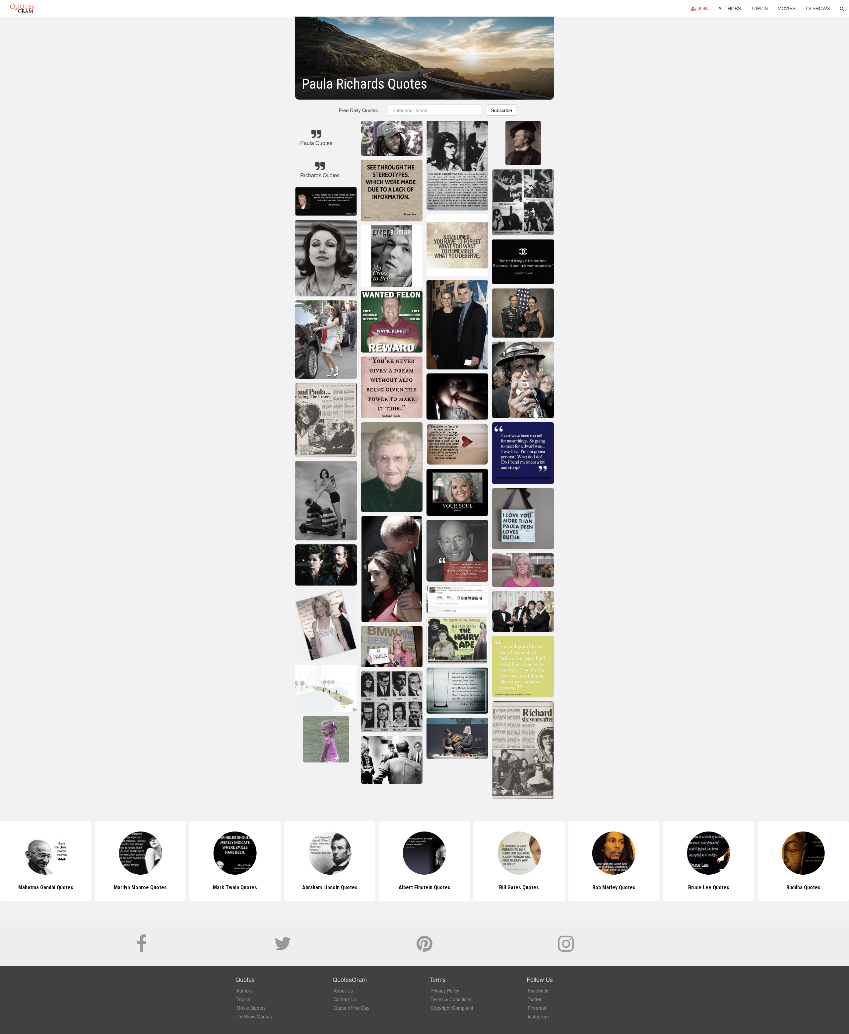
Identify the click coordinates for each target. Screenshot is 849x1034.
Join (702, 8)
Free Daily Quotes (358, 110)
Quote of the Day (351, 1007)
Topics (759, 8)
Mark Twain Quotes (140, 887)
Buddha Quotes (708, 887)
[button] (842, 8)
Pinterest (537, 1007)
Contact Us (345, 999)
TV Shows (817, 8)
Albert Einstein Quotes (330, 887)
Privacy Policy (444, 990)
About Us (343, 990)
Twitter (535, 999)
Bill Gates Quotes (424, 887)
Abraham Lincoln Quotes (235, 887)
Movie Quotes (251, 1007)
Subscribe (501, 110)
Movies (786, 8)
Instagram (538, 1016)
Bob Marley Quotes (519, 887)
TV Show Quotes (254, 1016)
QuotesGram (22, 8)
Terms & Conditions (451, 999)
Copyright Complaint (451, 1007)
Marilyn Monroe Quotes (45, 887)
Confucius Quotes (803, 887)
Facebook (538, 990)
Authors (729, 8)
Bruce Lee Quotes (613, 887)
